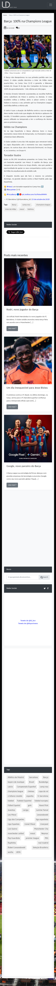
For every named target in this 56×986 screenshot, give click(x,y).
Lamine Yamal (42, 810)
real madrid (43, 843)
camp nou (26, 205)
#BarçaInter (11, 190)
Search (45, 577)
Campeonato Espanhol (26, 787)
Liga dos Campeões (16, 820)
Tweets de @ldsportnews (28, 624)
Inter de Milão (10, 209)
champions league (43, 205)
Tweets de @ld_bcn (28, 621)
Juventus (11, 810)
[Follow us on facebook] (47, 588)
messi (22, 209)
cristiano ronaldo (15, 796)
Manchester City (41, 829)
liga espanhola (42, 820)
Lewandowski (42, 815)
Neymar (44, 834)
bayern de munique (16, 782)
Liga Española (13, 824)
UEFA (18, 852)
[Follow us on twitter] (44, 588)
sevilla (10, 852)
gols (29, 805)
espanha (29, 796)
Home (5, 15)
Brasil (31, 782)
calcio (10, 787)
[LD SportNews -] (9, 5)
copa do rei (43, 791)
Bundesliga (43, 782)
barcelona (33, 777)
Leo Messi (12, 815)
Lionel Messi (30, 824)
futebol (11, 801)
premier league (32, 838)
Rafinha (31, 209)
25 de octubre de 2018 (40, 199)
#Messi (9, 187)
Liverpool (44, 824)
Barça (14, 205)
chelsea (31, 791)
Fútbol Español (14, 805)
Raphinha (12, 843)
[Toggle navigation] (50, 4)
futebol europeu (41, 801)
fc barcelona (43, 796)
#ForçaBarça (11, 195)
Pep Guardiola (14, 838)
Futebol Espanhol (24, 801)
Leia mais (11, 328)
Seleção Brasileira (40, 848)
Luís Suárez (12, 829)
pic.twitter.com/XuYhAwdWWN (34, 195)
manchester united (16, 834)
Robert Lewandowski (16, 848)
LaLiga (25, 810)
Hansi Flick (43, 805)
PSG (46, 838)
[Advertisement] (28, 538)
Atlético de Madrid (16, 777)
